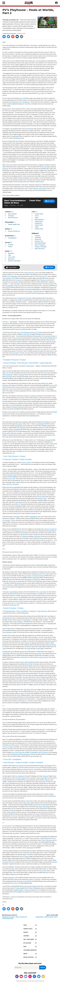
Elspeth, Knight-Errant (14, 224)
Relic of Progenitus (40, 245)
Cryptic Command (43, 657)
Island (36, 217)
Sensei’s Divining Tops (40, 188)
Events (25, 932)
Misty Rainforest (39, 219)
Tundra (36, 227)
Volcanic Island (39, 229)
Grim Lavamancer (19, 776)
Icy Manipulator (9, 285)
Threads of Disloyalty (40, 247)
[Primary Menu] (3, 2)
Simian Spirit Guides (49, 336)
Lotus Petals (27, 575)
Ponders (20, 298)
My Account (27, 943)
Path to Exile (13, 883)
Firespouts (5, 168)
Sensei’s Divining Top (51, 529)
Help (24, 946)
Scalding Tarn (38, 223)
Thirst (49, 655)
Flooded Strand (39, 214)
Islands (27, 643)
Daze (9, 255)
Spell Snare (11, 259)
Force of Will (34, 91)
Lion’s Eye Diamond (38, 575)
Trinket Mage (39, 648)
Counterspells (30, 847)
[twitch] (17, 976)
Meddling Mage (6, 655)
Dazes (44, 276)
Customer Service (29, 950)
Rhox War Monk (46, 166)
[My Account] (56, 3)
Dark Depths (18, 424)
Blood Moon (48, 637)
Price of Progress (9, 747)
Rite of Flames (17, 338)
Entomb (31, 129)
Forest (36, 215)
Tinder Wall (26, 334)
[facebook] (34, 976)
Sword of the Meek (17, 653)
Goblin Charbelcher (7, 374)
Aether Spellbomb (29, 662)
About (25, 953)
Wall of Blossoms (13, 217)
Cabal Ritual (35, 577)
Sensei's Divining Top (14, 231)
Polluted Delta (39, 221)
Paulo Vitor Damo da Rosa (10, 33)
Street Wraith (6, 329)
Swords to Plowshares (14, 261)
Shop (25, 925)
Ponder (10, 246)
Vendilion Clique (44, 431)
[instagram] (30, 976)
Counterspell (37, 536)
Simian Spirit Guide (36, 653)
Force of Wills (26, 462)
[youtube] (21, 976)
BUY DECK (50, 201)
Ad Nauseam (14, 102)
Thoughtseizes (18, 531)
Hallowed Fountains (20, 673)
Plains (4, 641)
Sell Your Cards (28, 939)
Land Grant (9, 376)
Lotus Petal (46, 373)
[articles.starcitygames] (43, 976)
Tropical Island (39, 225)
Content (26, 936)
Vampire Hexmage (14, 429)
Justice (15, 597)
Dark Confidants (6, 278)
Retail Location (28, 957)
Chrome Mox (35, 338)
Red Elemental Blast (40, 243)
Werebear (51, 287)
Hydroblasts (8, 618)
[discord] (25, 976)
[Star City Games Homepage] (30, 2)
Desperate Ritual (16, 407)
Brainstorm (11, 253)
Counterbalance (25, 102)
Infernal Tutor (36, 579)
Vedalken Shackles (18, 890)
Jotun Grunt (36, 291)
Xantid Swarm (30, 366)
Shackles (26, 890)
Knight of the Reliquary (46, 765)
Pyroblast (32, 396)
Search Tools (27, 928)
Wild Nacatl (52, 796)
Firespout (10, 244)
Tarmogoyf (11, 215)
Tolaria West (24, 657)
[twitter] (39, 976)
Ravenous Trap (39, 241)
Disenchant (15, 353)
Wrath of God (17, 285)
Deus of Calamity (40, 691)
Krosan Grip (38, 239)
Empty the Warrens (51, 341)
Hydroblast (38, 237)
